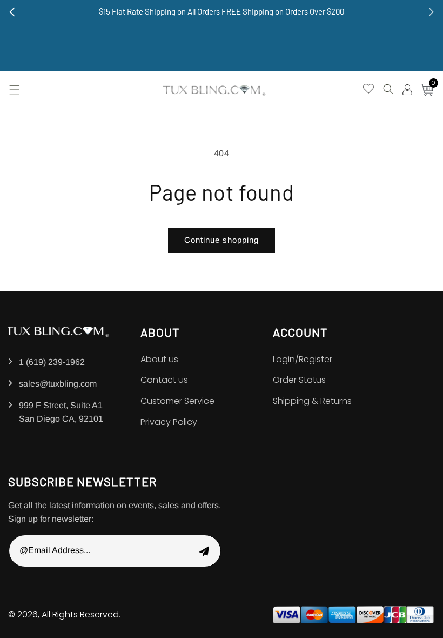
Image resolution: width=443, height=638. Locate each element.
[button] (13, 90)
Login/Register (302, 359)
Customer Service (177, 401)
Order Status (299, 380)
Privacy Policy (168, 422)
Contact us (164, 380)
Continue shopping (221, 239)
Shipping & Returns (312, 401)
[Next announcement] (431, 12)
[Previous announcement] (12, 12)
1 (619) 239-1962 (52, 362)
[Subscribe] (204, 551)
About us (159, 359)
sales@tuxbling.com (58, 383)
